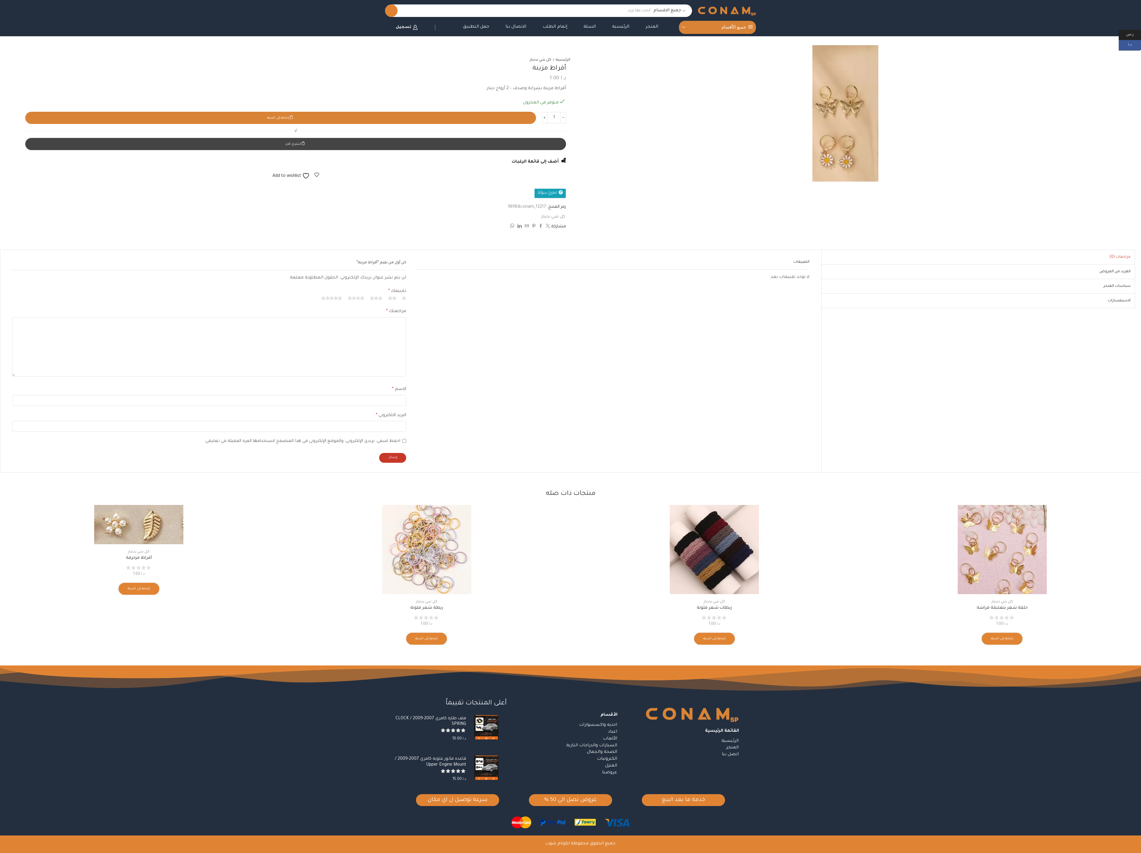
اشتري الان (293, 144)
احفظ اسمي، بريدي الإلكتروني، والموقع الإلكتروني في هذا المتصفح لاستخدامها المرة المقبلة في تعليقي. (302, 441)
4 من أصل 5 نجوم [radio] (356, 298)
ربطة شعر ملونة (426, 608)
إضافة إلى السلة (278, 118)
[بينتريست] (533, 227)
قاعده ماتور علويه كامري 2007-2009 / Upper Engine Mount (430, 762)
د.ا (1134, 44)
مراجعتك (396, 311)
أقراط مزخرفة (139, 558)
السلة (590, 27)
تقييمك (397, 291)
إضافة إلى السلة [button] (1002, 638)
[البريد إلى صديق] (526, 227)
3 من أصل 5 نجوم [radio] (376, 298)
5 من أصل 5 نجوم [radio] (331, 298)
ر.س (1133, 34)
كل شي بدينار (540, 60)
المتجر (652, 27)
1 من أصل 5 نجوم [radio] (404, 298)
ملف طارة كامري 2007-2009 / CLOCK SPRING (430, 721)
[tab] (1120, 257)
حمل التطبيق (476, 27)
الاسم (399, 389)
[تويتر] (547, 227)
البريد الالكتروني (391, 415)
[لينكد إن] (519, 227)
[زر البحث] (391, 10)
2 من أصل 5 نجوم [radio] (392, 298)
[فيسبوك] (540, 227)
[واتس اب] (513, 227)
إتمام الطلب (555, 27)
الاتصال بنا (515, 27)
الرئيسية (620, 27)
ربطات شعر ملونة (714, 608)
